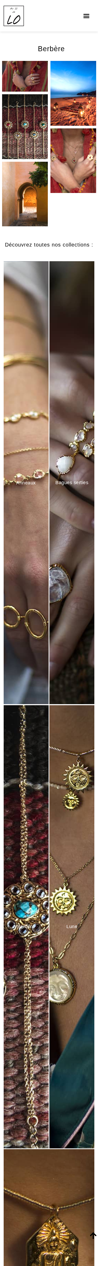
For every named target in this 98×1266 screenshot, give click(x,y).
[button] (86, 16)
